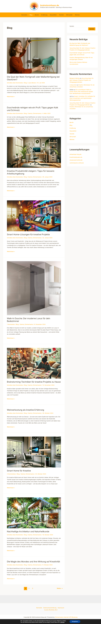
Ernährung (44, 15)
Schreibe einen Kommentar (15, 83)
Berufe (37, 15)
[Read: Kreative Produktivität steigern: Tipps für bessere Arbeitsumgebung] (34, 152)
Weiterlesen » (11, 97)
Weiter (60, 588)
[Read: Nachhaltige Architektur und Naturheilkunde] (34, 513)
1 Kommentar (11, 324)
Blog (31, 15)
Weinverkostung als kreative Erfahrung (25, 410)
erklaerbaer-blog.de (75, 154)
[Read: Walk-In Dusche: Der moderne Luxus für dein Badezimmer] (34, 288)
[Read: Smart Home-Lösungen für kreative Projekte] (34, 215)
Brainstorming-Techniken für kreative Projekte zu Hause (34, 382)
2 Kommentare (11, 474)
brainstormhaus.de (49, 5)
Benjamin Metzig (74, 78)
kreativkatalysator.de (76, 157)
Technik (61, 15)
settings (62, 622)
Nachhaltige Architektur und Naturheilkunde (28, 531)
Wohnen (77, 15)
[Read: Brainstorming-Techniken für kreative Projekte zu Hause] (34, 363)
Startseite (24, 15)
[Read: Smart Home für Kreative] (34, 452)
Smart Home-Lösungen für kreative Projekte (28, 234)
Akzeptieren (75, 621)
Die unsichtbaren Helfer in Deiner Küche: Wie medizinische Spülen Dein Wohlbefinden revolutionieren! (81, 91)
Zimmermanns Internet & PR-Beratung (66, 617)
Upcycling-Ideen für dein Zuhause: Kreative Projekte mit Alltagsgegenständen (82, 80)
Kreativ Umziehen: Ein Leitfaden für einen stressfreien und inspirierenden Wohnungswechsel (82, 98)
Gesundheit (53, 15)
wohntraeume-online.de (77, 163)
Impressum (61, 608)
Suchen (72, 26)
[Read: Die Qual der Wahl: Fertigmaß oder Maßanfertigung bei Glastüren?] (34, 55)
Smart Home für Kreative (19, 470)
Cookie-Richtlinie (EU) (50, 610)
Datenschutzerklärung (49, 608)
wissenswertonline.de (76, 160)
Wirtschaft (69, 15)
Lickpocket (73, 85)
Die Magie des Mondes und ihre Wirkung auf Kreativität (33, 561)
